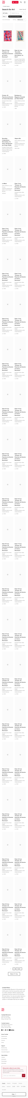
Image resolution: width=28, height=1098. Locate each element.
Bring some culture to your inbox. (11, 1068)
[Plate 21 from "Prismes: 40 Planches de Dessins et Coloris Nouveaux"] (7, 619)
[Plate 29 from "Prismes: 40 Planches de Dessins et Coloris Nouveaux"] (7, 800)
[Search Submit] (24, 13)
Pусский (4, 1089)
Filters (4, 16)
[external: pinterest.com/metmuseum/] (5, 1030)
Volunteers (3, 1059)
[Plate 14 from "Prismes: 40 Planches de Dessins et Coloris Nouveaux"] (7, 484)
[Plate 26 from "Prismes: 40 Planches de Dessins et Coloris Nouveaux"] (20, 710)
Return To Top (14, 974)
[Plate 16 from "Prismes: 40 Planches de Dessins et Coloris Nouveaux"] (7, 529)
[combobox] (16, 13)
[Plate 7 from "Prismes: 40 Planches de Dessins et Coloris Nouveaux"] (20, 304)
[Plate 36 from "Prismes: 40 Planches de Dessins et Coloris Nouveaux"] (20, 935)
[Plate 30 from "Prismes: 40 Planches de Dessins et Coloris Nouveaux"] (20, 800)
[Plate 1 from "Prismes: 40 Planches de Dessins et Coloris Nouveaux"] (20, 169)
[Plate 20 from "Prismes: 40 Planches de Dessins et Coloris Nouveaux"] (7, 36)
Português (14, 1083)
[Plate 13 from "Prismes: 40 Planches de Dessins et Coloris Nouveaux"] (20, 439)
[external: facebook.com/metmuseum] (2, 1030)
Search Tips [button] (22, 9)
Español (8, 1083)
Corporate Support (5, 1051)
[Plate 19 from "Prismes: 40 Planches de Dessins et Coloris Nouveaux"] (20, 574)
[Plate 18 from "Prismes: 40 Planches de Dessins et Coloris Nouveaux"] (7, 574)
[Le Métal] (7, 169)
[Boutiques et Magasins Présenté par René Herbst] (20, 81)
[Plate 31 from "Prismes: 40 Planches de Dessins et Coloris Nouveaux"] (7, 845)
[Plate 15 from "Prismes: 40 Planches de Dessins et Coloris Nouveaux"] (20, 484)
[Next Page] (20, 969)
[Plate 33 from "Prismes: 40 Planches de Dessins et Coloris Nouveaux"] (7, 890)
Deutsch (9, 1086)
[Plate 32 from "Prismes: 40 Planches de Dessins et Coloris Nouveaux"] (20, 845)
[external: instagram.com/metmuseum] (7, 1030)
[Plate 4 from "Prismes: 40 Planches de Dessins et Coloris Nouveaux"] (7, 259)
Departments (4, 1036)
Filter (13, 1094)
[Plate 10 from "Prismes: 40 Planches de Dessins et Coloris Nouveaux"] (7, 394)
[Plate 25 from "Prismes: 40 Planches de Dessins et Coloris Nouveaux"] (7, 710)
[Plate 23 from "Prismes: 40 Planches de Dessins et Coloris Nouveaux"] (7, 664)
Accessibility (4, 1038)
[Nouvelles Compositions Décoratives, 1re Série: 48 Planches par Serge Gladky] (7, 124)
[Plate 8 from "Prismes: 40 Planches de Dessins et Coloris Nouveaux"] (7, 349)
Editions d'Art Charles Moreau (14, 16)
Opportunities (4, 1055)
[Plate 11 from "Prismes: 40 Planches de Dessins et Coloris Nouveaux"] (20, 394)
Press (2, 1042)
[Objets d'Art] (20, 124)
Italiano (3, 1086)
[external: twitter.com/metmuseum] (3, 1030)
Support (3, 1045)
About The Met (4, 1034)
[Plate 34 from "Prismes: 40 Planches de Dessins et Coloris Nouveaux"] (20, 890)
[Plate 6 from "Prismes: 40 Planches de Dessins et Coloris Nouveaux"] (7, 304)
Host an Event (4, 1049)
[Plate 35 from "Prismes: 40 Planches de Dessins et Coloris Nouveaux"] (7, 935)
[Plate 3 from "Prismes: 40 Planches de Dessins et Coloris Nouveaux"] (20, 214)
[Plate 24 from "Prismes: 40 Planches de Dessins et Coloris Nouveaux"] (20, 664)
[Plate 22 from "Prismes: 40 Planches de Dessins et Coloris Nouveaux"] (20, 619)
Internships (3, 1063)
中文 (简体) (23, 1086)
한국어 (18, 1086)
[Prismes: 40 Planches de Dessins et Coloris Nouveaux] (7, 81)
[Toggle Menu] (25, 2)
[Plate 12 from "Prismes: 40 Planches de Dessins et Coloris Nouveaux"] (7, 439)
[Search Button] (21, 2)
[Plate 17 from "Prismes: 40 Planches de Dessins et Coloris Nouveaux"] (20, 529)
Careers (3, 1057)
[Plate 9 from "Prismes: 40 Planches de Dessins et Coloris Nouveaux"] (20, 349)
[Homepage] (3, 2)
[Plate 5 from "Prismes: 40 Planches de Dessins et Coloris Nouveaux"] (20, 259)
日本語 (13, 1086)
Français (20, 1083)
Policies (3, 1040)
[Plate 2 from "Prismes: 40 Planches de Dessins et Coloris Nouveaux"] (7, 214)
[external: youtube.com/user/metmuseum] (11, 1030)
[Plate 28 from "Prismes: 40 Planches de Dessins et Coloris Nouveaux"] (20, 755)
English (3, 1083)
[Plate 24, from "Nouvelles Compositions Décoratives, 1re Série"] (20, 36)
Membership (4, 1047)
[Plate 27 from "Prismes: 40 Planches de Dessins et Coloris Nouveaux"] (7, 755)
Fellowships (4, 1061)
